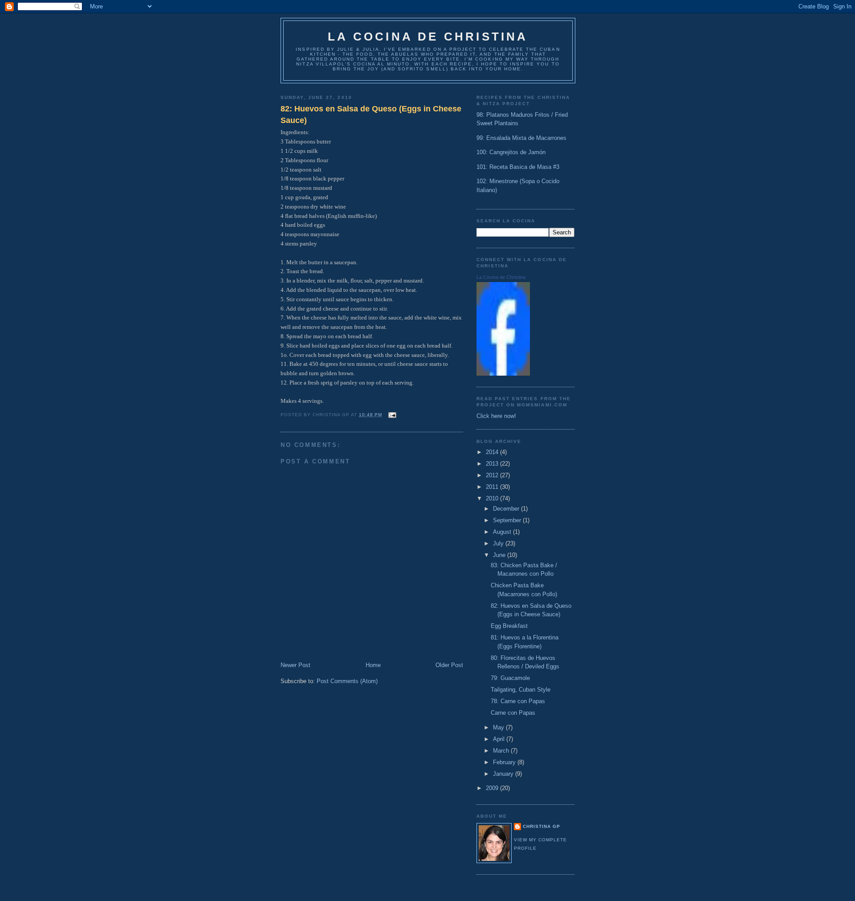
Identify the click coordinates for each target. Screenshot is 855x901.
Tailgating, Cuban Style (520, 689)
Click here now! (496, 416)
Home (373, 665)
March (502, 750)
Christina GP (541, 826)
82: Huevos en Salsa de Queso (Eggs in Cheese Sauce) (371, 114)
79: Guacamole (510, 678)
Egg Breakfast (509, 626)
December (507, 508)
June (500, 555)
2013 (493, 463)
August (503, 531)
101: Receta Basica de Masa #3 (517, 167)
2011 (493, 486)
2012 (493, 475)
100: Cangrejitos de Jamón (511, 152)
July (499, 543)
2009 (493, 788)
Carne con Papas (513, 712)
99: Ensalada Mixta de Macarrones (521, 138)
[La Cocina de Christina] (503, 373)
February (505, 762)
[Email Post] (391, 414)
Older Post (449, 665)
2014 (493, 452)
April (499, 739)
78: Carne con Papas (518, 701)
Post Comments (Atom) (347, 681)
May (499, 727)
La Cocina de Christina (428, 36)
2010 (493, 498)
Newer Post (295, 665)
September (508, 520)
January (504, 773)
